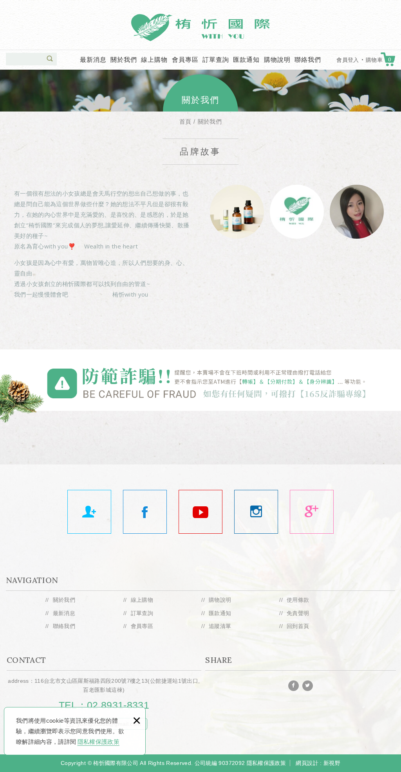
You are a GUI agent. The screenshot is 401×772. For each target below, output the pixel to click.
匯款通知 (246, 59)
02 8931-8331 (118, 705)
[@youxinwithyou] (256, 512)
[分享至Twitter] (307, 685)
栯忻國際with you (200, 27)
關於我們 (123, 59)
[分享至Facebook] (293, 685)
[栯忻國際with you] (200, 512)
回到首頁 (298, 626)
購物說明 (277, 59)
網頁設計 (307, 763)
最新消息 (93, 59)
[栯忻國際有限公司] (312, 512)
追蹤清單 (220, 626)
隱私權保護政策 (98, 741)
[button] (50, 59)
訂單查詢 (215, 59)
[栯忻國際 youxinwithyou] (89, 512)
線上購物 (154, 59)
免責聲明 (298, 613)
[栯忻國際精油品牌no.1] (145, 512)
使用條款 (298, 600)
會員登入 (347, 60)
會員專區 (185, 59)
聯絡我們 (307, 59)
